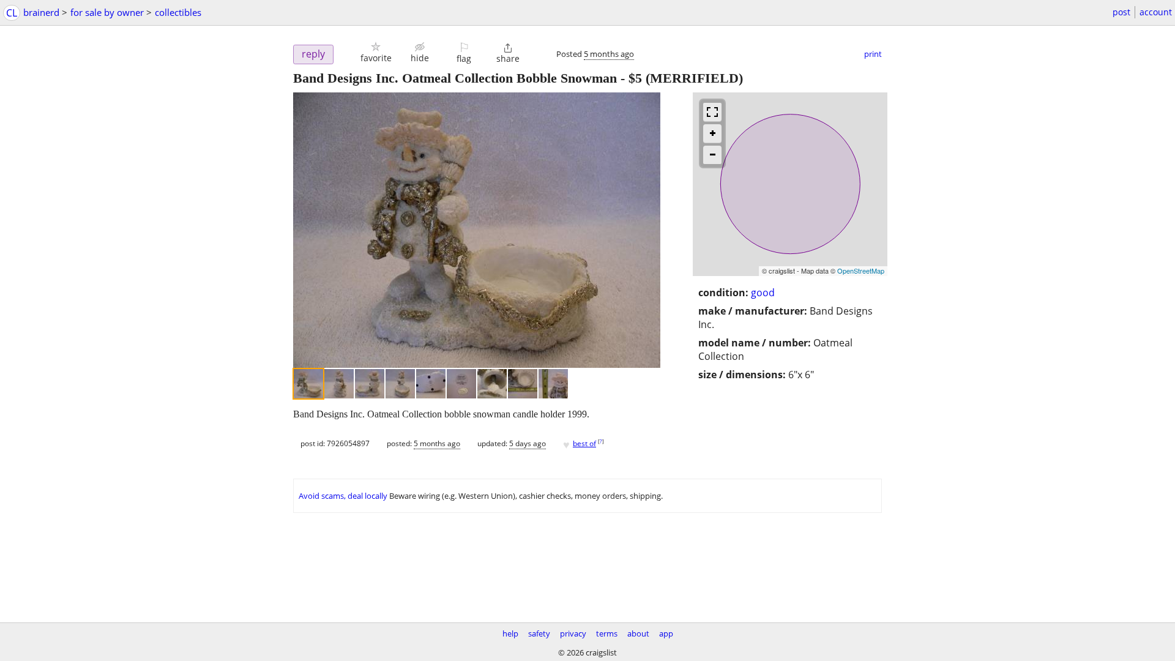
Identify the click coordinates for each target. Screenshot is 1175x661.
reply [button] (313, 54)
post (1121, 12)
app (666, 633)
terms (606, 633)
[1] (308, 383)
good (763, 292)
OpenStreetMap (860, 270)
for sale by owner (107, 12)
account (1156, 12)
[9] (553, 383)
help (510, 633)
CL (11, 13)
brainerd (41, 12)
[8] (522, 383)
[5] (431, 383)
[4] (400, 383)
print (873, 53)
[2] (339, 383)
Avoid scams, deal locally (343, 495)
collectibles (178, 12)
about (638, 633)
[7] (492, 383)
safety (539, 633)
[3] (369, 383)
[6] (461, 383)
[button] (376, 52)
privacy (573, 633)
